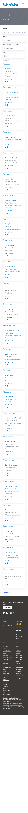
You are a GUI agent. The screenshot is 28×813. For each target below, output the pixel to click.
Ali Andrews (9, 375)
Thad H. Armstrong (11, 465)
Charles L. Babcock (11, 574)
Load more (7, 592)
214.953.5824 (9, 253)
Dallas (17, 649)
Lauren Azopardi (10, 552)
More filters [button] (6, 60)
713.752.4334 (8, 428)
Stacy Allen (9, 224)
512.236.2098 (9, 451)
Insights (5, 649)
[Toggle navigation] (23, 4)
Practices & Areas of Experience (11, 44)
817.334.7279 (8, 404)
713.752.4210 (8, 582)
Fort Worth (18, 651)
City (4, 52)
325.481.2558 (9, 210)
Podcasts (5, 655)
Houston (18, 653)
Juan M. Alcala (10, 116)
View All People (7, 625)
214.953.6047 (9, 341)
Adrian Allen (9, 179)
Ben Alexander (10, 137)
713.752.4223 (8, 317)
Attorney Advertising (19, 707)
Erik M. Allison (10, 245)
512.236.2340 (9, 102)
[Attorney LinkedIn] (7, 81)
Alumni (5, 684)
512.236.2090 (9, 232)
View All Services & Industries (19, 636)
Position (5, 36)
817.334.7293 (9, 144)
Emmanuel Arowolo (11, 486)
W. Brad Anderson (11, 354)
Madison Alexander (11, 158)
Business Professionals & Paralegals (20, 676)
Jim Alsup (8, 288)
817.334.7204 (9, 560)
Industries (18, 632)
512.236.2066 (9, 383)
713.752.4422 (8, 496)
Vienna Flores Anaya (12, 330)
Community (6, 673)
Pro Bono (5, 682)
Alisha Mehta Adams (12, 92)
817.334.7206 (9, 274)
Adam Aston (9, 510)
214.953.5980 (9, 187)
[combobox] (14, 40)
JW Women (6, 680)
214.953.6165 (9, 539)
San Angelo (19, 655)
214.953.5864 (9, 166)
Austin (17, 647)
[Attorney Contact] (14, 64)
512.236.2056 (9, 518)
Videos (5, 671)
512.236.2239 (9, 79)
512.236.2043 (9, 362)
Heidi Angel (9, 397)
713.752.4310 (8, 473)
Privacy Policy (6, 705)
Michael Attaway (10, 531)
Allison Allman (10, 266)
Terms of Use (6, 703)
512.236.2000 (9, 296)
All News (5, 647)
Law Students (19, 671)
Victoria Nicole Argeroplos (13, 418)
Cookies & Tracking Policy (16, 703)
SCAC (4, 708)
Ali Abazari (8, 69)
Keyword (5, 28)
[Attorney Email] (5, 81)
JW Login (8, 708)
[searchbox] (14, 40)
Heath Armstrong (10, 441)
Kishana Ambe (10, 309)
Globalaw (5, 686)
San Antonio (19, 657)
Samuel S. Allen (10, 200)
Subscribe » (7, 607)
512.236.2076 (9, 124)
